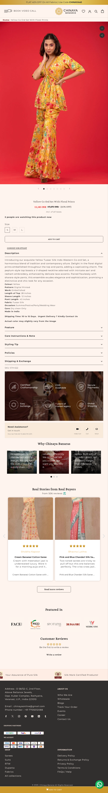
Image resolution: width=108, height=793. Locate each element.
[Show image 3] (50, 189)
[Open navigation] (6, 11)
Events (61, 711)
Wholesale (64, 699)
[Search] (96, 11)
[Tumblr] (45, 716)
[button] (5, 536)
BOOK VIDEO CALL (25, 10)
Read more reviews (54, 589)
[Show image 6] (60, 189)
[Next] (69, 188)
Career (61, 715)
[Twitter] (13, 716)
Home (6, 20)
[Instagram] (19, 716)
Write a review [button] (54, 654)
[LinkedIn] (39, 716)
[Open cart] (102, 11)
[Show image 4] (54, 189)
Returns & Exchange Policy (73, 759)
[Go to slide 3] (57, 477)
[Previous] (38, 188)
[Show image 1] (44, 189)
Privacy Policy (66, 763)
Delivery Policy (66, 755)
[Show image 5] (57, 189)
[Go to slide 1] (51, 477)
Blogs (61, 703)
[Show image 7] (64, 189)
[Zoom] (102, 28)
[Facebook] (6, 716)
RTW (8, 763)
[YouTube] (32, 716)
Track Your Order (67, 707)
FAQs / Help (65, 771)
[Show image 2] (47, 189)
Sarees (9, 755)
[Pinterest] (26, 716)
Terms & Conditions (69, 767)
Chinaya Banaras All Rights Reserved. (56, 785)
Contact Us (64, 719)
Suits (8, 759)
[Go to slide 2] (54, 477)
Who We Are (65, 695)
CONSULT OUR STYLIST (17, 248)
